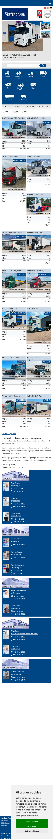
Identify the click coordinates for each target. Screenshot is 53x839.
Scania (18, 107)
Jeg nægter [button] (32, 826)
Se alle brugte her (9, 434)
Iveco (15, 112)
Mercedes (43, 107)
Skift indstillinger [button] (32, 831)
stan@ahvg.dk (16, 674)
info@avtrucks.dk (7, 831)
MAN (6, 112)
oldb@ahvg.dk (16, 516)
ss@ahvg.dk (15, 593)
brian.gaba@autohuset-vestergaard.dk (24, 634)
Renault (30, 107)
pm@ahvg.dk (15, 485)
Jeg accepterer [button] (32, 821)
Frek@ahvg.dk (16, 568)
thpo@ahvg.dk (16, 554)
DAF (25, 112)
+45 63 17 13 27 (6, 828)
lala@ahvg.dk (16, 608)
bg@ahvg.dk (15, 501)
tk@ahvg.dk (15, 541)
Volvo (7, 107)
